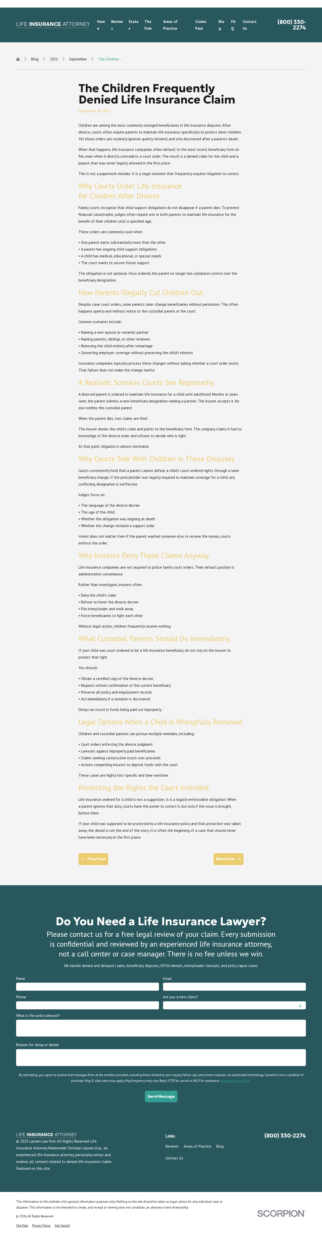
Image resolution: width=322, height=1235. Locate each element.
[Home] (53, 25)
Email (167, 978)
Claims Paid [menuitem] (201, 25)
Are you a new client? (180, 997)
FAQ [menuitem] (233, 25)
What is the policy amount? (38, 1015)
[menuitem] (22, 1225)
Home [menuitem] (101, 25)
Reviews (172, 1146)
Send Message (161, 1096)
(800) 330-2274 (291, 24)
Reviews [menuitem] (117, 25)
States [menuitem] (133, 25)
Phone (21, 997)
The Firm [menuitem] (148, 25)
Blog (220, 1146)
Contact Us (174, 1158)
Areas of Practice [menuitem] (170, 25)
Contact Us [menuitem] (250, 25)
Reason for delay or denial (37, 1045)
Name (20, 978)
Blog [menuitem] (221, 25)
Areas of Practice (197, 1146)
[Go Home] (18, 59)
